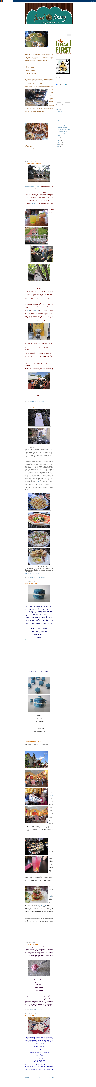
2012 (58, 106)
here (36, 455)
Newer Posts (27, 1077)
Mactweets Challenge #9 (31, 583)
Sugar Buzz (28, 310)
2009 (58, 146)
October (60, 115)
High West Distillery (35, 203)
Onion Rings (28, 29)
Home (39, 1077)
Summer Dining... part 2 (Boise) (33, 741)
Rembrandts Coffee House (51, 797)
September (60, 116)
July (59, 120)
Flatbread (50, 896)
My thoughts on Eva (30, 408)
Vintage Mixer (39, 481)
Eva (46, 449)
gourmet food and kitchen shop (33, 319)
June (59, 135)
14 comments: (42, 157)
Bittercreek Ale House (42, 905)
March (59, 140)
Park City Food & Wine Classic (33, 163)
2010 (58, 109)
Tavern (51, 901)
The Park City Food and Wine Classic (32, 186)
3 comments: (42, 401)
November (60, 113)
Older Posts (51, 1077)
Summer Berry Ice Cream (31, 944)
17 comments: (42, 734)
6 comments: (42, 577)
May (59, 137)
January (59, 144)
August (59, 118)
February (60, 142)
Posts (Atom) (32, 1080)
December (60, 111)
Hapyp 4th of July (29, 1015)
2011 (58, 107)
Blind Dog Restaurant (35, 310)
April (59, 139)
